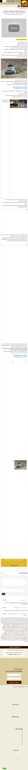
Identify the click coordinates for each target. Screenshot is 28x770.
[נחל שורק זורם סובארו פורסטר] (22, 103)
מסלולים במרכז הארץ (14, 721)
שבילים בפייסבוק (10, 731)
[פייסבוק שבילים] (8, 3)
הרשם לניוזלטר (14, 682)
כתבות (21, 8)
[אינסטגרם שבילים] (10, 3)
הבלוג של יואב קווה (9, 737)
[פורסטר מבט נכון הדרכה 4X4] (5, 148)
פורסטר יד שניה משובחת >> (20, 88)
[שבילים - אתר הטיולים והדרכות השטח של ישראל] (24, 3)
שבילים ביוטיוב (11, 735)
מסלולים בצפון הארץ (14, 719)
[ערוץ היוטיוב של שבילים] (13, 3)
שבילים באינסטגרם (8, 742)
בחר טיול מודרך (15, 709)
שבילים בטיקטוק (17, 745)
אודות (17, 752)
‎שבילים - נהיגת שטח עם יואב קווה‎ (20, 686)
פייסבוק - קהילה (11, 733)
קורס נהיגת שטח (15, 713)
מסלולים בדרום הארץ (14, 723)
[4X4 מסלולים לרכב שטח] (14, 650)
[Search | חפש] (1, 1)
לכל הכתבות (14, 565)
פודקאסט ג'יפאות (10, 739)
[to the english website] (1, 3)
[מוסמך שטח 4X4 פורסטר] (14, 103)
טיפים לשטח (16, 725)
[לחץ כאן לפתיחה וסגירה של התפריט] (19, 6)
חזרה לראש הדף (3, 573)
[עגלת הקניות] (16, 3)
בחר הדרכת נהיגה (15, 711)
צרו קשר (17, 754)
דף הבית (25, 8)
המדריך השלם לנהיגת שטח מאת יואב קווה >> (14, 653)
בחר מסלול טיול (15, 706)
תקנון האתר (16, 756)
